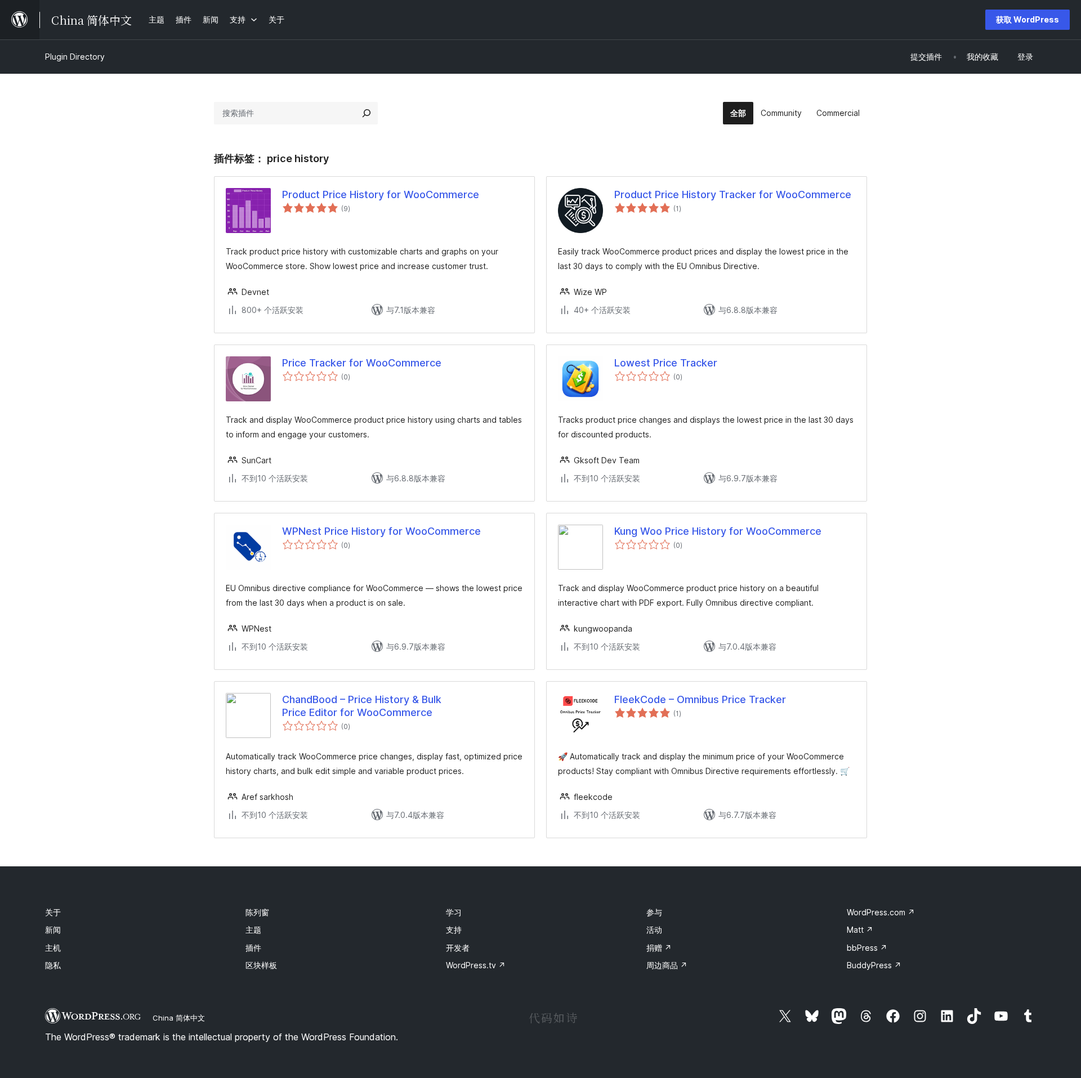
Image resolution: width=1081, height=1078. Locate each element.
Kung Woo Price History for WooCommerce (717, 531)
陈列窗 (257, 912)
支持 (454, 929)
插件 (253, 947)
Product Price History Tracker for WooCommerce (732, 194)
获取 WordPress (1027, 19)
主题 (253, 929)
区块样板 (261, 965)
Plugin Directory (75, 56)
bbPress (867, 947)
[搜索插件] (366, 113)
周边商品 (666, 965)
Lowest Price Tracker (665, 363)
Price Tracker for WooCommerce (361, 363)
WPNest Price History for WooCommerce (381, 531)
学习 (454, 912)
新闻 (53, 929)
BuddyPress (874, 965)
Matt (860, 929)
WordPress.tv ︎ (476, 965)
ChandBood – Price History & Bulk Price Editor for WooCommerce (361, 706)
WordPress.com (881, 912)
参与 (654, 912)
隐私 (53, 965)
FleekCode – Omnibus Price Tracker (700, 699)
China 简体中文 (179, 1017)
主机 (53, 947)
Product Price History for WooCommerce (380, 194)
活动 (654, 929)
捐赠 (659, 947)
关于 (53, 912)
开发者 (458, 947)
